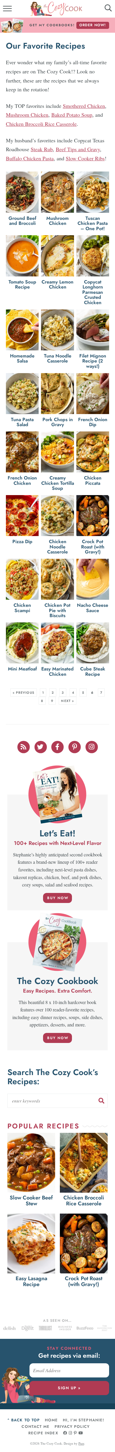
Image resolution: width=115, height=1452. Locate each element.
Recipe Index (43, 1433)
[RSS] (23, 746)
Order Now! (92, 25)
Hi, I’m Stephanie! (83, 1420)
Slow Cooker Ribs (85, 158)
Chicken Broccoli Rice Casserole (41, 123)
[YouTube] (80, 1433)
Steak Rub (42, 149)
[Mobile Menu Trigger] (8, 10)
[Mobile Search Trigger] (104, 10)
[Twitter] (41, 746)
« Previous (23, 692)
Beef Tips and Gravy (78, 149)
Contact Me (35, 1426)
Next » (67, 700)
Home (51, 1420)
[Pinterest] (75, 746)
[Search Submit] (101, 1100)
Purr (81, 1443)
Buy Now (57, 898)
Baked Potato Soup (71, 114)
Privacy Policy (72, 1426)
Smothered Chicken (84, 105)
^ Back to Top (23, 1420)
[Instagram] (92, 746)
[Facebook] (58, 746)
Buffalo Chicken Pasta (30, 158)
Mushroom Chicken (27, 114)
